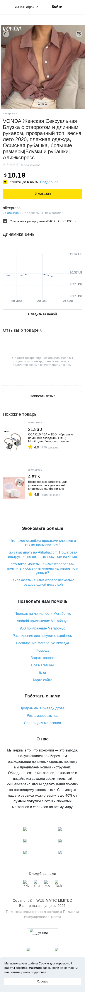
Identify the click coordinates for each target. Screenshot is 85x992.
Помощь (42, 650)
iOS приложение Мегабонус (42, 628)
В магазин (42, 193)
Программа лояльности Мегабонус (42, 613)
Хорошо (42, 981)
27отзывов (11, 212)
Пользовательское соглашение (32, 912)
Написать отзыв (43, 396)
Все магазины (42, 665)
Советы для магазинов (42, 723)
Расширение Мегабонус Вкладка (42, 643)
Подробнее (49, 182)
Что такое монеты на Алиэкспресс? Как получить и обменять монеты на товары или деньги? (42, 568)
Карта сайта (42, 680)
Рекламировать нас (42, 715)
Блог (42, 672)
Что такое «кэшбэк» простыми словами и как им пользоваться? (42, 543)
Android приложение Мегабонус (42, 621)
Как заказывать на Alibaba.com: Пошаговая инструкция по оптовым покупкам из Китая (43, 554)
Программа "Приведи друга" (42, 708)
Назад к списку (6, 34)
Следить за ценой (42, 314)
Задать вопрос (42, 658)
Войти (56, 6)
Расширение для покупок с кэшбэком (43, 636)
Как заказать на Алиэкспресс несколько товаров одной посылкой (42, 582)
